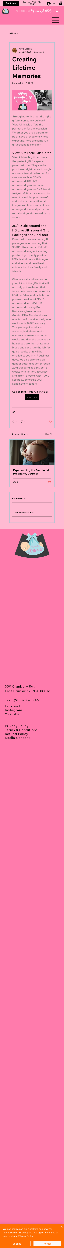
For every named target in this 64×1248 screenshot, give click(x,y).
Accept (47, 1243)
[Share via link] (13, 412)
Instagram (13, 710)
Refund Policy (16, 734)
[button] (61, 3)
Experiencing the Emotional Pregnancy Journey (31, 471)
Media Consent (17, 738)
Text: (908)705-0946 (22, 700)
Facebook (13, 706)
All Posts (13, 33)
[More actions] (50, 50)
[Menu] (55, 20)
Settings (17, 1243)
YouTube (12, 714)
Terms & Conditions (21, 730)
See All (48, 434)
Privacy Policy (17, 726)
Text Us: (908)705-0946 (32, 3)
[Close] (59, 1228)
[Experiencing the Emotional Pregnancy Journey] (32, 452)
